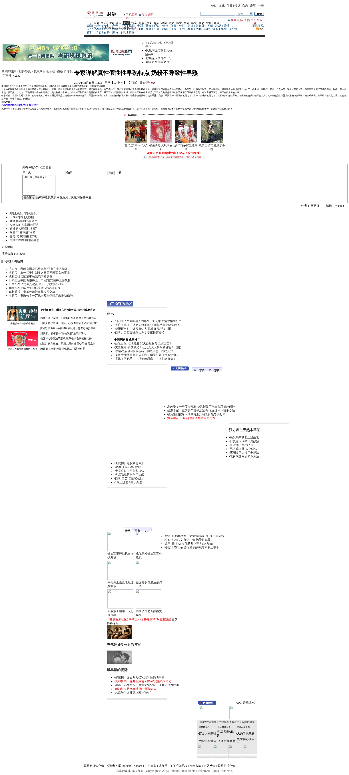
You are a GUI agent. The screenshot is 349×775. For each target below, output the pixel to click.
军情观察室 (163, 619)
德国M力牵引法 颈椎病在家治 (22, 349)
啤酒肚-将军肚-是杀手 (24, 221)
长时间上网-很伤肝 (242, 445)
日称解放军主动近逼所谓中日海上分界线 (198, 536)
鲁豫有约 (150, 619)
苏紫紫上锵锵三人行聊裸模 (120, 613)
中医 (261, 5)
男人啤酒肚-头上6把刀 (244, 448)
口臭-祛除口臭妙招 (22, 217)
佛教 (229, 5)
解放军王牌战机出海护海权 (120, 555)
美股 (224, 29)
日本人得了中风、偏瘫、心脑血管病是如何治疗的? (68, 323)
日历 (107, 29)
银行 (165, 25)
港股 (215, 29)
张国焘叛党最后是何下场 (149, 584)
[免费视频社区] (118, 619)
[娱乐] (167, 543)
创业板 (233, 29)
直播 (247, 20)
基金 (148, 25)
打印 (133, 82)
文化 (222, 5)
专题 (140, 25)
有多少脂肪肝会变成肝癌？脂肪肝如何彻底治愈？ (147, 354)
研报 (140, 29)
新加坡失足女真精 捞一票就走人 (136, 688)
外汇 (182, 25)
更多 (174, 619)
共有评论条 (148, 82)
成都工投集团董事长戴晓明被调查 (30, 276)
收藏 (210, 25)
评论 (98, 25)
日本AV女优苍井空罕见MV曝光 (192, 543)
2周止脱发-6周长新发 (23, 213)
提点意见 (258, 25)
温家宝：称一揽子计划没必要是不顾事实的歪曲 (39, 272)
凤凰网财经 (8, 71)
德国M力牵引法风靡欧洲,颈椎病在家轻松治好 (66, 338)
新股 (207, 29)
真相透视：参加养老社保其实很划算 (32, 291)
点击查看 (45, 167)
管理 (227, 25)
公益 (214, 5)
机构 (165, 29)
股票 (115, 29)
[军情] (167, 536)
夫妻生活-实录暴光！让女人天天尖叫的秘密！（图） (149, 347)
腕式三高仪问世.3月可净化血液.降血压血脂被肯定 (68, 318)
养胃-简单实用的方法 (23, 236)
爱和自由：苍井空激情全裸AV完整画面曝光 (143, 681)
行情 (123, 29)
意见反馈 (209, 765)
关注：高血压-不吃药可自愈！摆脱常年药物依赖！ (147, 324)
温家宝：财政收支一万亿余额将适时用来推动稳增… (42, 295)
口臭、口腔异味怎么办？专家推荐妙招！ (141, 332)
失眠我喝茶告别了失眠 (129, 474)
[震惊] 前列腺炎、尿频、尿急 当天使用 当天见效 (67, 343)
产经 (115, 25)
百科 (107, 32)
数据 (132, 29)
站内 (240, 14)
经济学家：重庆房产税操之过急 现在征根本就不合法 (201, 410)
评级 (173, 29)
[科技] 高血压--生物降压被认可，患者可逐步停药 (68, 328)
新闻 (90, 25)
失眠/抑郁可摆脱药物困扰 (22, 323)
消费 (123, 25)
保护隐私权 (180, 765)
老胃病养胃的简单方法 (244, 456)
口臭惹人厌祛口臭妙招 (244, 441)
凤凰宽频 (113, 527)
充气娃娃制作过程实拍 (124, 645)
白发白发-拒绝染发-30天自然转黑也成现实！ (143, 343)
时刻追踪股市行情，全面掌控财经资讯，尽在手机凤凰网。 (175, 157)
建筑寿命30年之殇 (157, 62)
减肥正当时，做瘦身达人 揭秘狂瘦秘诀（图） (144, 328)
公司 (157, 29)
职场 (218, 25)
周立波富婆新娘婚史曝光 (149, 613)
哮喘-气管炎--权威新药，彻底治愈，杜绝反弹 (144, 351)
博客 (132, 32)
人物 (98, 29)
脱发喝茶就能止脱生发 (244, 437)
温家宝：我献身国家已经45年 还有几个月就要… (40, 268)
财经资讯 (25, 71)
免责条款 (195, 765)
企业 (90, 29)
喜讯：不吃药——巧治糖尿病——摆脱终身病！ (145, 358)
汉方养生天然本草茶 (244, 430)
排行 (90, 32)
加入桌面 (147, 14)
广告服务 (150, 765)
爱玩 (253, 5)
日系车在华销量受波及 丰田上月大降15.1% (36, 284)
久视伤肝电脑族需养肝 (129, 463)
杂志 (245, 5)
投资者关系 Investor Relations (124, 765)
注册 (118, 172)
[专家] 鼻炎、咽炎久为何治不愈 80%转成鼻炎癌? (69, 309)
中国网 (106, 82)
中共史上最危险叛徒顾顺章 (120, 584)
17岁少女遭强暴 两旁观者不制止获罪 (195, 547)
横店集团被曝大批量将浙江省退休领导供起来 (196, 414)
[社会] (167, 547)
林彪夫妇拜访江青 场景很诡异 (191, 539)
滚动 (98, 32)
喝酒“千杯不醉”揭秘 (22, 232)
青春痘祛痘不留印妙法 (129, 470)
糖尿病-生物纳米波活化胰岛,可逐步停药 (62, 348)
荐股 (190, 29)
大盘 (148, 29)
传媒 (237, 5)
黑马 (115, 32)
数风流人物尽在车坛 (159, 58)
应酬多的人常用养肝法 (24, 224)
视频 (233, 20)
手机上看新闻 (14, 261)
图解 (199, 29)
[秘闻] (167, 539)
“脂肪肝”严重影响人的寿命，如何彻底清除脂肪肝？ (148, 321)
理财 (157, 25)
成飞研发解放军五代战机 (149, 555)
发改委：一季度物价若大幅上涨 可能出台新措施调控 (201, 406)
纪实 (240, 20)
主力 (182, 29)
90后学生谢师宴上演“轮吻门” (134, 692)
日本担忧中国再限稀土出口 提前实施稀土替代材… (41, 280)
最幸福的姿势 (117, 670)
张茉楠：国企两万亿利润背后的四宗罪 (140, 677)
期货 (190, 25)
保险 (173, 25)
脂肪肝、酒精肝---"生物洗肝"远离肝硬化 (63, 333)
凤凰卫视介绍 (226, 765)
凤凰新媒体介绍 (94, 765)
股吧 (123, 32)
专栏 (107, 25)
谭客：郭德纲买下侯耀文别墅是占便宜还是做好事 (147, 685)
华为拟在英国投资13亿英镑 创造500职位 (34, 288)
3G (234, 25)
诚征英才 (164, 765)
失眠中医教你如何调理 (24, 240)
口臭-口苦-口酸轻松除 (129, 478)
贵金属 (200, 25)
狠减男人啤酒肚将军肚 (24, 228)
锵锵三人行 (136, 619)
